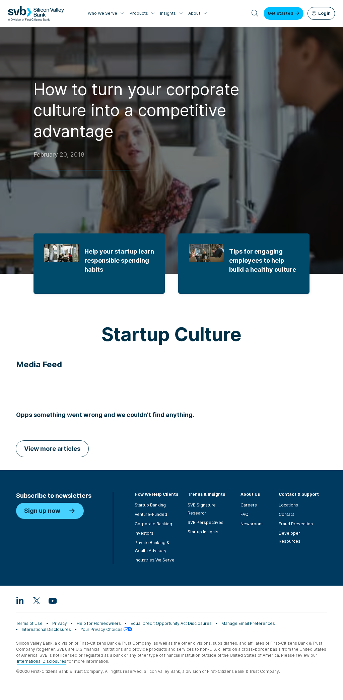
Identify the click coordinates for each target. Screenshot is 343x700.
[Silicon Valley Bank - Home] (36, 13)
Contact (286, 514)
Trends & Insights (206, 494)
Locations (288, 504)
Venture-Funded (151, 514)
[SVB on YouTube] (52, 600)
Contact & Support (299, 494)
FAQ (245, 514)
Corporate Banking (153, 523)
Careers (249, 504)
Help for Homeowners (99, 623)
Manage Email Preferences (248, 623)
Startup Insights (203, 531)
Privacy (59, 623)
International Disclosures (46, 629)
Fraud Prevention (296, 523)
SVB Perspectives (205, 522)
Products (139, 13)
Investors (144, 533)
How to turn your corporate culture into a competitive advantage (136, 110)
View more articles (52, 448)
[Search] (255, 13)
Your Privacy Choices (102, 629)
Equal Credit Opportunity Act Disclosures (171, 623)
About (194, 13)
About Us (250, 494)
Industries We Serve (155, 559)
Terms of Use (29, 623)
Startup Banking (150, 504)
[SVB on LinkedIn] (20, 600)
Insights (168, 13)
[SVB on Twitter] (36, 600)
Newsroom (252, 523)
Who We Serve (102, 13)
